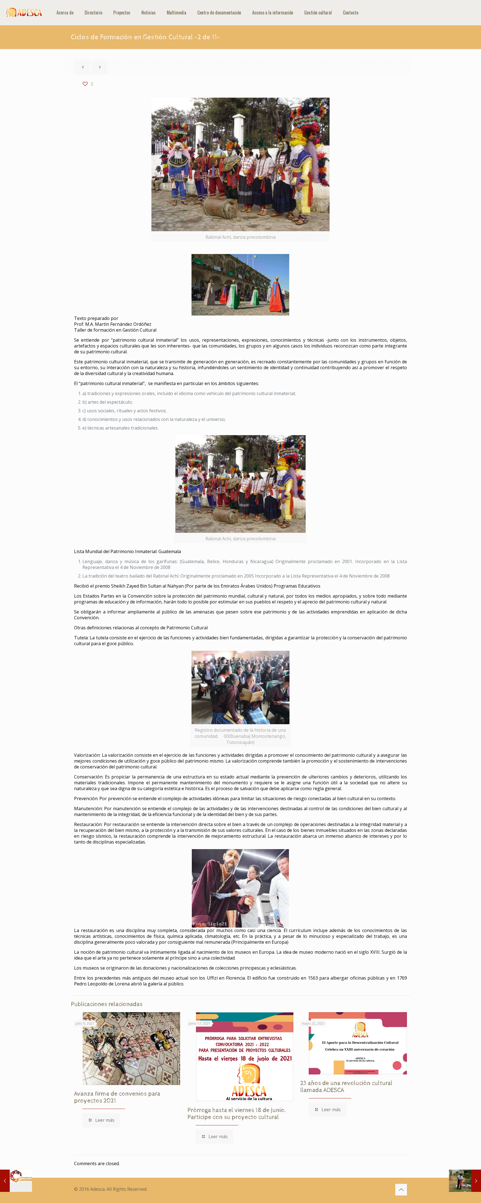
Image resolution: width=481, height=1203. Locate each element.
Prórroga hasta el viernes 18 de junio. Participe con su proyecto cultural (236, 1114)
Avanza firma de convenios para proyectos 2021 (117, 1097)
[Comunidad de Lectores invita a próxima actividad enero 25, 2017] (16, 1181)
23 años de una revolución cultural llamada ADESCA (346, 1087)
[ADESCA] (24, 12)
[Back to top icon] (401, 1189)
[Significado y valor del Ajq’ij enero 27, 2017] (465, 1181)
